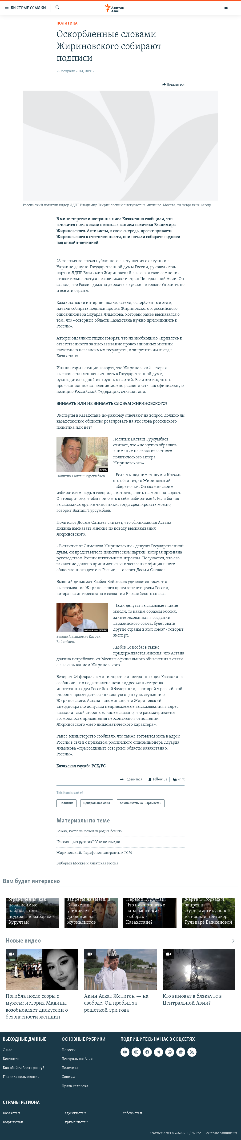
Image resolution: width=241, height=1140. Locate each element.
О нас (7, 1050)
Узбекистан (132, 1113)
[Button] (173, 85)
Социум (68, 1077)
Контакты (11, 1059)
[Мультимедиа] (226, 8)
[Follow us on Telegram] (158, 1052)
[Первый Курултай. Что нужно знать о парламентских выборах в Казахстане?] (150, 913)
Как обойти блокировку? (23, 1068)
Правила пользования (21, 1077)
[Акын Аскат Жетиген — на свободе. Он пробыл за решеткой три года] (120, 969)
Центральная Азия (77, 1059)
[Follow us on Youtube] (124, 1052)
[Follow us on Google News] (180, 1052)
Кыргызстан (13, 1122)
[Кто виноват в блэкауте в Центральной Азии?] (199, 969)
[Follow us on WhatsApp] (169, 1052)
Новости (69, 1050)
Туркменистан (75, 1122)
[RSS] (191, 1052)
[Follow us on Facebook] (147, 1052)
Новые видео (23, 941)
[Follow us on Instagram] (136, 1052)
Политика (66, 23)
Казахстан (11, 1113)
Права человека (75, 1086)
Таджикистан (74, 1113)
